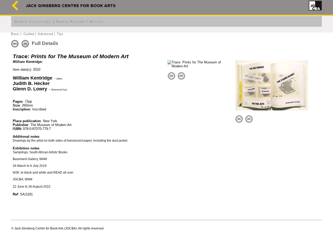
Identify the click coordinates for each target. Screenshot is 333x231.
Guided (28, 34)
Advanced (45, 34)
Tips (60, 34)
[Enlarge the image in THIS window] (171, 75)
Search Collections (33, 21)
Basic (15, 34)
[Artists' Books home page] (15, 9)
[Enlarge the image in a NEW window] (181, 75)
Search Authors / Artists (79, 21)
